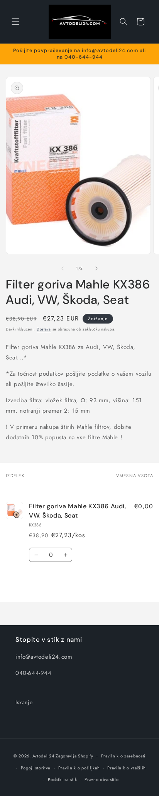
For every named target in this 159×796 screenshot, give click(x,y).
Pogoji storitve (36, 768)
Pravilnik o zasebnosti (123, 756)
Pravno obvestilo (101, 779)
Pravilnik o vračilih (126, 768)
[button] (15, 21)
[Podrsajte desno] (96, 268)
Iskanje (23, 702)
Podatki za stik (62, 779)
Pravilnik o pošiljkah (79, 768)
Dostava (44, 329)
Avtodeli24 (43, 756)
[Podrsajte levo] (62, 268)
